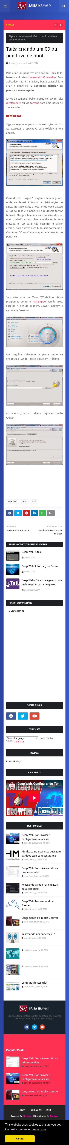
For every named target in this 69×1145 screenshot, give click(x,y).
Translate (18, 741)
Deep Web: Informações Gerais (40, 566)
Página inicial (15, 36)
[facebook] (11, 716)
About (23, 1110)
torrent (35, 103)
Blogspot (27, 1116)
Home (48, 1110)
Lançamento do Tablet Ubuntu (40, 917)
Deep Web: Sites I (32, 552)
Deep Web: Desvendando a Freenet (38, 903)
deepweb (27, 36)
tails (33, 501)
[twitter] (23, 716)
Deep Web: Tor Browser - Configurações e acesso (36, 837)
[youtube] (34, 716)
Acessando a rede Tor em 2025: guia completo (40, 886)
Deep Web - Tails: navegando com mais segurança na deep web (42, 582)
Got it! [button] (20, 1138)
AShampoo (39, 301)
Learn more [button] (39, 1129)
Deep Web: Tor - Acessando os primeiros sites (40, 870)
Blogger (54, 1116)
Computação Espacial (34, 982)
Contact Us (36, 1110)
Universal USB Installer (42, 77)
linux (24, 501)
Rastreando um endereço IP (38, 934)
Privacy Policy (13, 761)
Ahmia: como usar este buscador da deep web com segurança (41, 853)
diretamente (13, 103)
